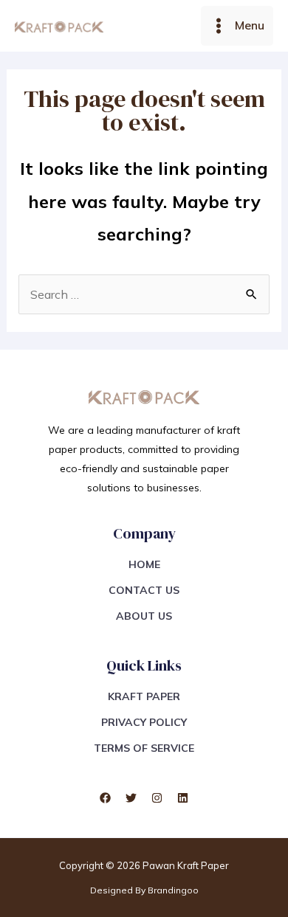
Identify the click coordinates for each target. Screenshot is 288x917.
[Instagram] (156, 797)
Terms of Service (144, 748)
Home (144, 564)
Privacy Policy (144, 722)
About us (144, 616)
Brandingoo (173, 890)
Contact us (144, 590)
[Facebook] (105, 797)
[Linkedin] (182, 797)
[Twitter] (131, 797)
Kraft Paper (144, 696)
